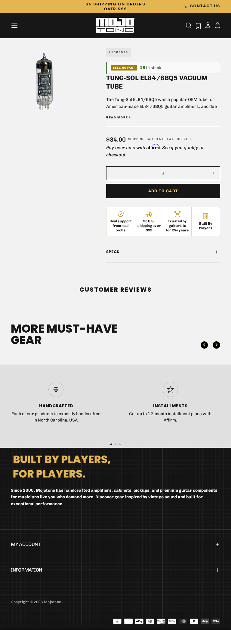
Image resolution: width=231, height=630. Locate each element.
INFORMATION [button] (26, 570)
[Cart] (217, 26)
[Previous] (204, 345)
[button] (14, 25)
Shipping (136, 139)
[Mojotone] (61, 466)
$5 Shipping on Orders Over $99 (115, 6)
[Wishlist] (198, 25)
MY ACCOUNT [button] (25, 544)
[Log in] (207, 26)
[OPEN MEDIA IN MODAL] (67, 104)
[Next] (216, 345)
